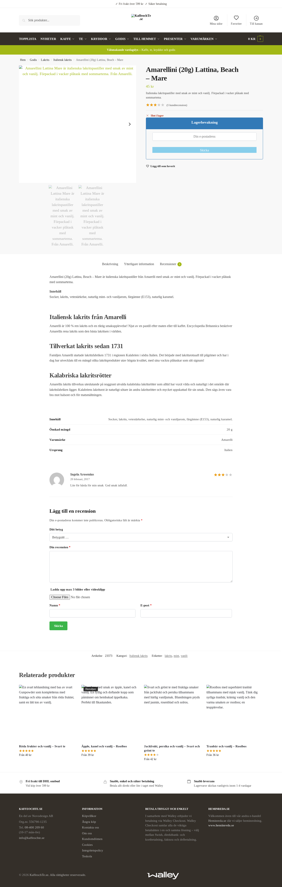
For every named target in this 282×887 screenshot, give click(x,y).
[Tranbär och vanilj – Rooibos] (234, 713)
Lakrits (45, 59)
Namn (54, 605)
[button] (255, 39)
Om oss (87, 833)
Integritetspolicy (92, 850)
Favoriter (236, 23)
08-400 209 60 (34, 827)
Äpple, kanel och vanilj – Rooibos (104, 746)
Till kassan (256, 23)
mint (176, 655)
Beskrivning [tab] (110, 264)
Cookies (87, 844)
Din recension (60, 547)
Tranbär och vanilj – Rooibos (226, 746)
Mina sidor (216, 23)
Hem (23, 59)
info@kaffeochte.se (31, 838)
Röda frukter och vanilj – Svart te (42, 746)
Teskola (87, 856)
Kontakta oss (90, 827)
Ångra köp (89, 821)
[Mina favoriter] (69, 691)
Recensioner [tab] (170, 264)
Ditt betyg (56, 529)
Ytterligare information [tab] (139, 264)
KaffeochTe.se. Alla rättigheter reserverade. (58, 875)
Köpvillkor (89, 816)
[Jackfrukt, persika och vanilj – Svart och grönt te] (172, 713)
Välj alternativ (47, 763)
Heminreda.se (217, 820)
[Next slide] (129, 124)
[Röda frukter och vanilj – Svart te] (47, 713)
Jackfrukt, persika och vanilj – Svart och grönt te (172, 748)
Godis (33, 59)
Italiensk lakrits (62, 59)
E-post (146, 605)
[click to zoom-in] (77, 124)
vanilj (184, 655)
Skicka (204, 150)
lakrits (168, 655)
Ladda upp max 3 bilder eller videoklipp (78, 589)
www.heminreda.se (221, 825)
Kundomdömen (92, 839)
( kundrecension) (177, 105)
